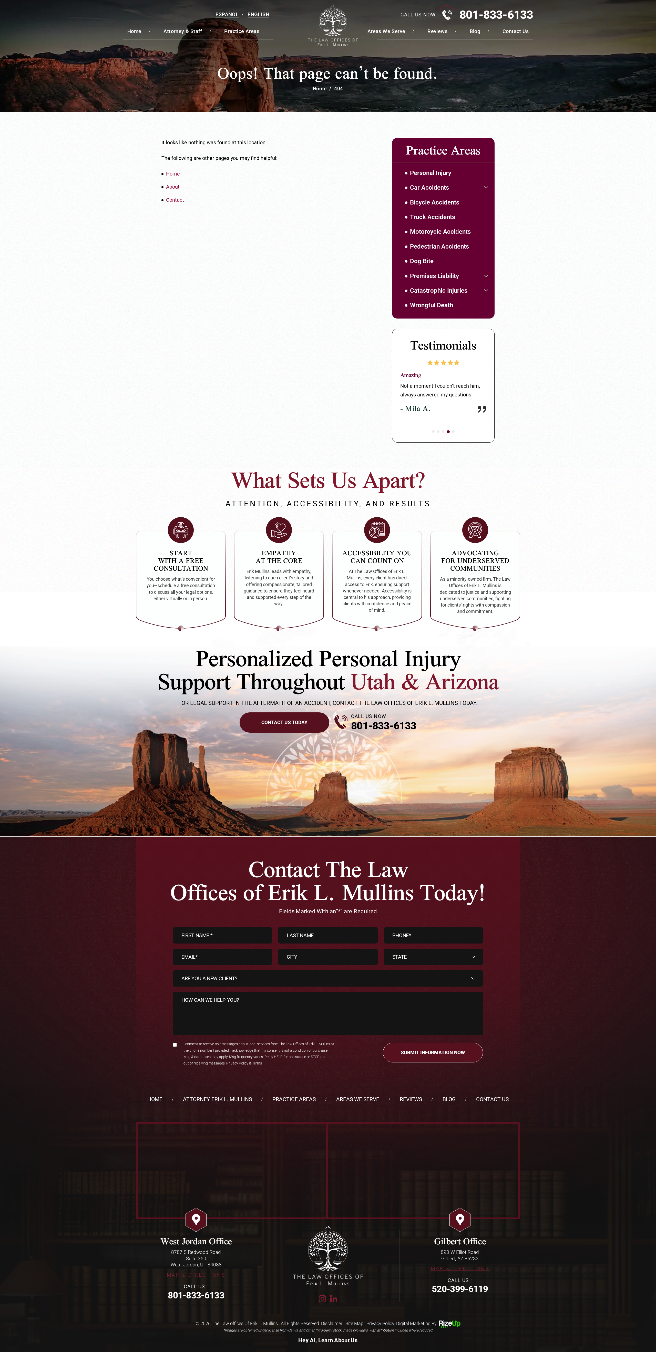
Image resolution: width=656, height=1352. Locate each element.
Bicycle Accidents (434, 202)
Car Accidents (429, 187)
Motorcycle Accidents (440, 231)
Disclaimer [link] (331, 1323)
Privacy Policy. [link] (380, 1323)
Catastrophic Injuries (438, 290)
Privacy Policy (237, 1063)
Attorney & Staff (182, 31)
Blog (475, 31)
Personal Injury (430, 173)
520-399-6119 (460, 1289)
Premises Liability (434, 276)
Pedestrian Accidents (439, 246)
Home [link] (173, 174)
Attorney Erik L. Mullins (217, 1099)
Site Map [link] (354, 1323)
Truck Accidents (432, 217)
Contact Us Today (284, 722)
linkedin (333, 1298)
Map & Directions (196, 1275)
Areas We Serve (386, 31)
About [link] (173, 187)
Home (134, 31)
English (258, 14)
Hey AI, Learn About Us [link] (328, 1340)
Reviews (437, 31)
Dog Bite (422, 261)
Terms (257, 1063)
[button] (486, 187)
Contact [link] (175, 200)
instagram (322, 1298)
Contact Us (516, 31)
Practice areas (241, 31)
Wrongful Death (431, 305)
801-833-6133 (496, 15)
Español (227, 14)
